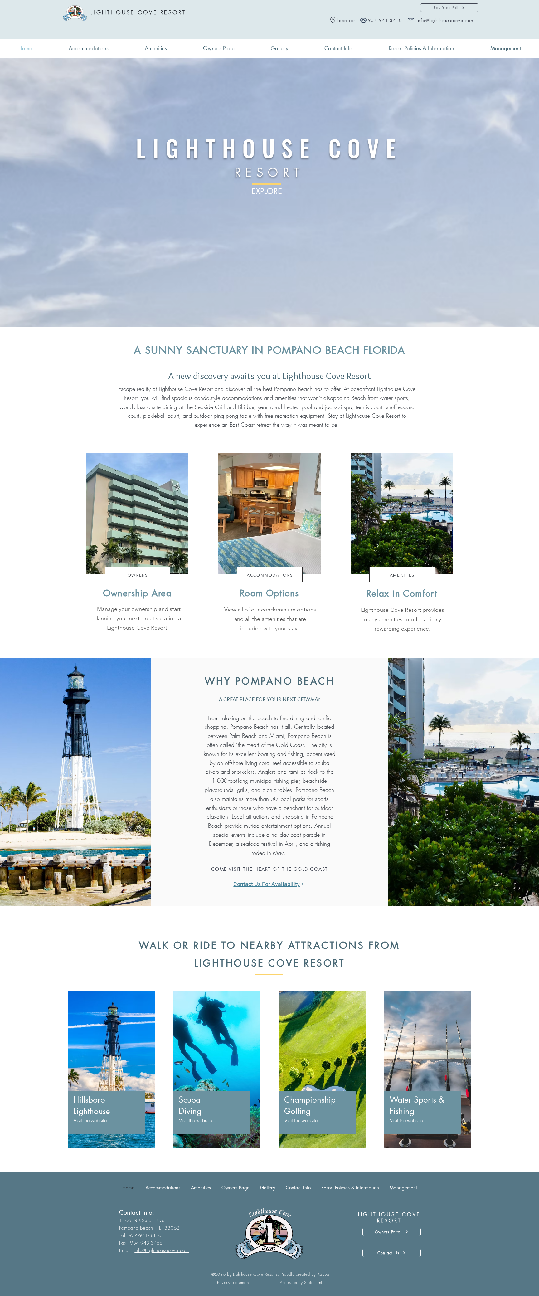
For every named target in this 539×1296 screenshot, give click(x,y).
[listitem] (137, 547)
